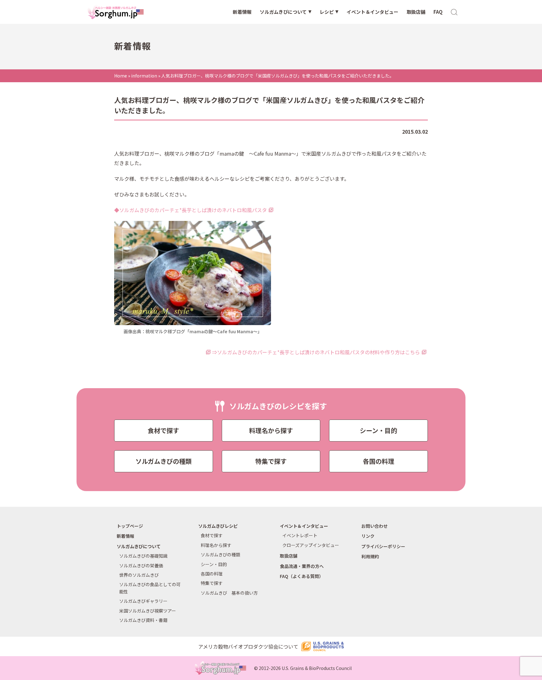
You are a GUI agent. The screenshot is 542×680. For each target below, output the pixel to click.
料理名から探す (271, 430)
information (144, 75)
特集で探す (271, 461)
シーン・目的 (378, 430)
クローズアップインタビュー (310, 545)
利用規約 (370, 556)
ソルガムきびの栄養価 (141, 565)
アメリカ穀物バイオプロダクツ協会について (248, 646)
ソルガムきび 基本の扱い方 (229, 593)
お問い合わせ (374, 526)
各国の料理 (378, 461)
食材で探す (163, 430)
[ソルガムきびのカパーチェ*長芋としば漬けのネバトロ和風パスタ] (194, 273)
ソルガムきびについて (283, 11)
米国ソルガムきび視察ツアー (147, 611)
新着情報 (242, 11)
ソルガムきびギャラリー (143, 601)
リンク (368, 536)
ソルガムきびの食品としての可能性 (150, 587)
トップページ (130, 526)
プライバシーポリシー (383, 546)
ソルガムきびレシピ (218, 526)
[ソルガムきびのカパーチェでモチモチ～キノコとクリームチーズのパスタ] (208, 352)
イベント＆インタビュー (372, 11)
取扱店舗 (415, 11)
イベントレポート (299, 535)
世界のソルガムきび (139, 575)
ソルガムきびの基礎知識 (143, 556)
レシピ (327, 11)
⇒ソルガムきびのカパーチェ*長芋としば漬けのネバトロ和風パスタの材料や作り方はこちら (316, 352)
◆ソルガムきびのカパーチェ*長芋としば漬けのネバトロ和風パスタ (190, 210)
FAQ (438, 11)
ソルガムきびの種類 (164, 461)
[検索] (454, 11)
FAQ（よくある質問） (301, 576)
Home (120, 75)
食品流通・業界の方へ (302, 566)
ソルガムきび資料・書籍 (143, 620)
